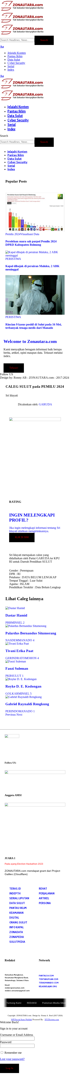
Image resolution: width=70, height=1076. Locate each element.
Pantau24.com (46, 975)
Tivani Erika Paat (19, 651)
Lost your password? (12, 1059)
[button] (2, 46)
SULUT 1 (17, 675)
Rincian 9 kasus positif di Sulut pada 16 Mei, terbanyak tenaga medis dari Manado (33, 326)
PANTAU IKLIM (18, 908)
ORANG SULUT (18, 922)
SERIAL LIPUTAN (19, 898)
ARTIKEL (44, 898)
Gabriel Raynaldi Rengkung (27, 704)
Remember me (13, 1052)
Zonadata (16, 932)
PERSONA (45, 903)
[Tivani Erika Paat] (17, 643)
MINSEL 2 (17, 622)
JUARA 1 (10, 858)
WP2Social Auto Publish (21, 1019)
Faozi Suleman (16, 668)
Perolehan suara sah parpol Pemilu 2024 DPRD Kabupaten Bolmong (31, 243)
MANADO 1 (27, 711)
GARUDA (45, 404)
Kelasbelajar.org (48, 986)
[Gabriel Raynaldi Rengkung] (23, 696)
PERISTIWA (13, 258)
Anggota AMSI (13, 795)
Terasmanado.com (49, 982)
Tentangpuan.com (48, 979)
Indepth (15, 893)
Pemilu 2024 (12, 234)
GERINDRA (13, 658)
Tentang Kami (13, 1002)
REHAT (43, 888)
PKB (8, 675)
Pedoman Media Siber (54, 1002)
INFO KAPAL (16, 927)
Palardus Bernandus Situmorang (30, 633)
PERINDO (12, 711)
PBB (8, 622)
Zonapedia (16, 937)
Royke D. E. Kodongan (23, 686)
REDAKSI (32, 1002)
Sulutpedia (17, 941)
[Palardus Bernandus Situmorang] (25, 625)
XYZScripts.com (52, 1019)
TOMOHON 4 (30, 658)
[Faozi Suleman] (15, 661)
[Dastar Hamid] (15, 608)
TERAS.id (15, 888)
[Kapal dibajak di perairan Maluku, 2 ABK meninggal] (35, 255)
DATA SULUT (17, 903)
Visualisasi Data (29, 234)
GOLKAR (11, 693)
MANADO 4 (26, 640)
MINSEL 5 (25, 693)
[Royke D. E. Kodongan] (21, 679)
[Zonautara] (22, 22)
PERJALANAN (47, 893)
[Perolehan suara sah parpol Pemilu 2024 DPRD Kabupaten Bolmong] (35, 230)
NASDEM (11, 640)
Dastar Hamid (16, 615)
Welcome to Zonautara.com (30, 341)
